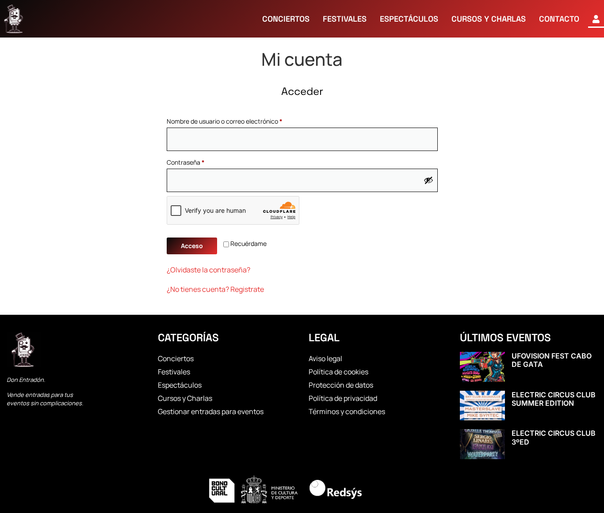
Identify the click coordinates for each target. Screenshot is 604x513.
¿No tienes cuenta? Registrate (215, 289)
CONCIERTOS (286, 19)
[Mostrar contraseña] (428, 180)
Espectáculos (180, 385)
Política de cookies (338, 372)
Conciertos (176, 358)
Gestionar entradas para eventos (211, 411)
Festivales (174, 372)
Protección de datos (341, 385)
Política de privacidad (343, 398)
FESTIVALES (345, 19)
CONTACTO (559, 19)
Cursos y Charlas (185, 398)
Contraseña (201, 161)
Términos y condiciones (347, 411)
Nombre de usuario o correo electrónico (240, 120)
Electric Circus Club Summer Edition (554, 398)
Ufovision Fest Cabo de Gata (552, 360)
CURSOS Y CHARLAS (488, 19)
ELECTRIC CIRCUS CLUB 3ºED (554, 437)
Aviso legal (325, 358)
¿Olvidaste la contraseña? (208, 270)
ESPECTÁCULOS (409, 19)
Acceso (192, 245)
